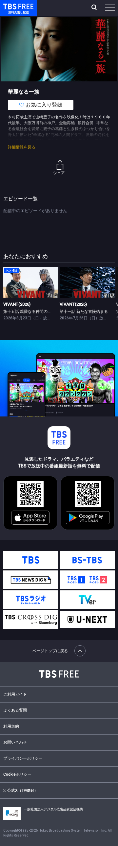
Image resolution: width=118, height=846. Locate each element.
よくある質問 (15, 710)
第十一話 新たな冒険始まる (84, 311)
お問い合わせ (15, 742)
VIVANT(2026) (16, 304)
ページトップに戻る (50, 651)
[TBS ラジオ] (30, 599)
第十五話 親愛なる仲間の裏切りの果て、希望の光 (47, 311)
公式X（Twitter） (22, 790)
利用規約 (11, 726)
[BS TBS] (87, 560)
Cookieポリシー (17, 774)
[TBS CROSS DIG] (30, 619)
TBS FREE (10, 6)
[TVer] (87, 599)
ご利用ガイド (15, 694)
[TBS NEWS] (30, 579)
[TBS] (30, 560)
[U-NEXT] (87, 619)
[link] (30, 282)
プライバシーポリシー (23, 758)
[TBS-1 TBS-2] (87, 579)
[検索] (94, 8)
